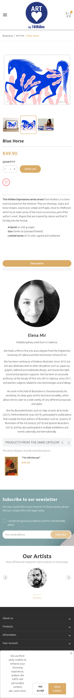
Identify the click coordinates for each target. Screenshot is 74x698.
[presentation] (62, 442)
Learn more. (20, 691)
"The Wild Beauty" (31, 458)
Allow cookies (57, 688)
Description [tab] (37, 263)
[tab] (37, 269)
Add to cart (30, 169)
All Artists (37, 598)
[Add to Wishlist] (6, 182)
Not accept (40, 688)
